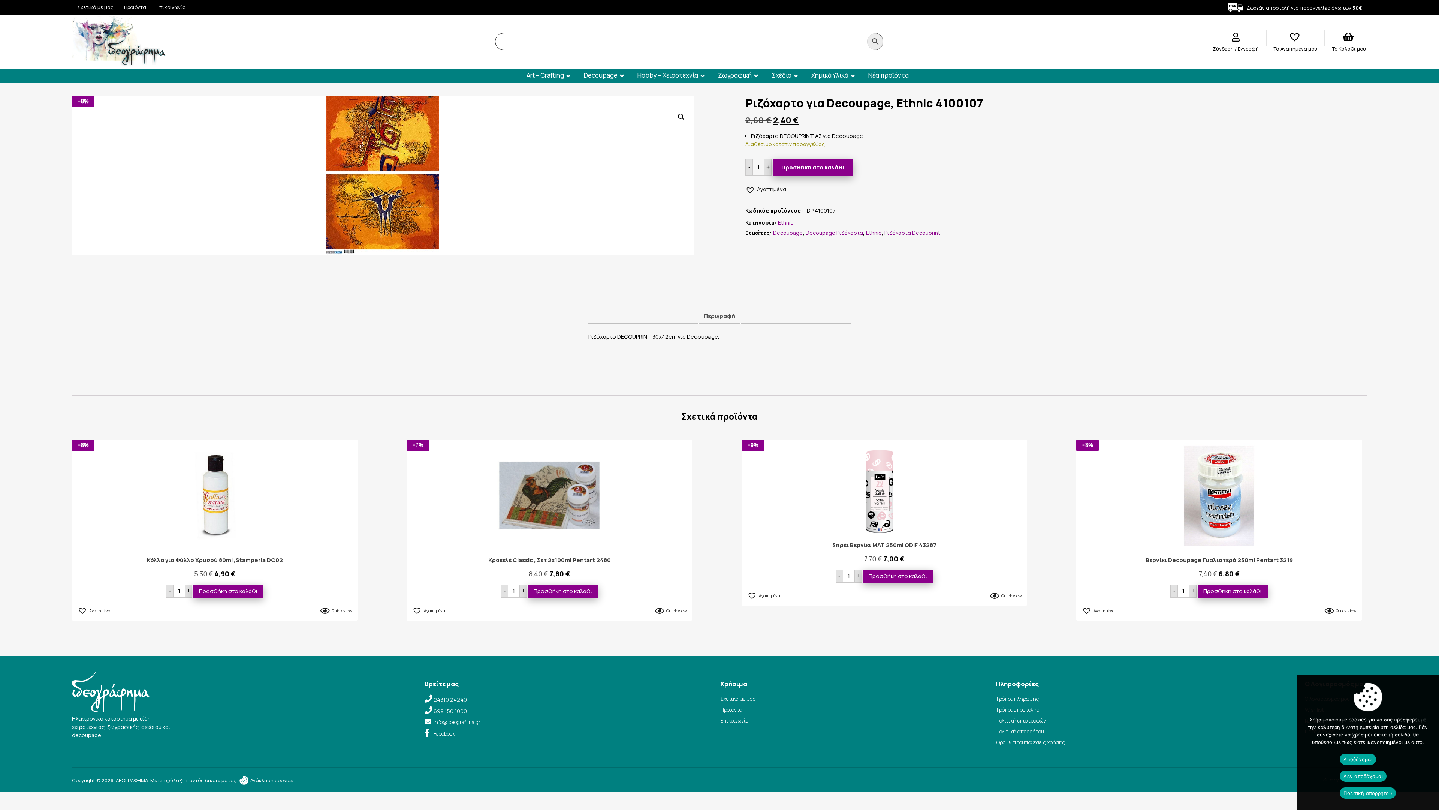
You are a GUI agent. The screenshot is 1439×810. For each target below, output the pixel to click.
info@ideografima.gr (457, 722)
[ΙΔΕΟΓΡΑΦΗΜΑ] (119, 63)
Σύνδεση (1224, 48)
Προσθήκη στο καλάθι (813, 167)
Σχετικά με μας (95, 7)
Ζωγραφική (735, 75)
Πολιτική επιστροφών (1021, 720)
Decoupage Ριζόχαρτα (834, 232)
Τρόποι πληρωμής (1017, 698)
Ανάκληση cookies (271, 780)
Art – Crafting (545, 75)
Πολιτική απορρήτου (1020, 731)
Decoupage (601, 75)
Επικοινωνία (171, 7)
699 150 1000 (450, 711)
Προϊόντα (135, 7)
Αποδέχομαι (1357, 759)
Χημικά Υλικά (829, 75)
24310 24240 (450, 699)
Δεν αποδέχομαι (1363, 776)
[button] (681, 117)
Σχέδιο (781, 75)
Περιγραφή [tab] (719, 316)
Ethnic (785, 222)
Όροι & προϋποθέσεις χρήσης (1030, 742)
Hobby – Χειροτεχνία (667, 75)
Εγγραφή (1248, 48)
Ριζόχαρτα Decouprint (912, 232)
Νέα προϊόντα (888, 75)
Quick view (342, 611)
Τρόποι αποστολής (1017, 709)
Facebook (444, 733)
